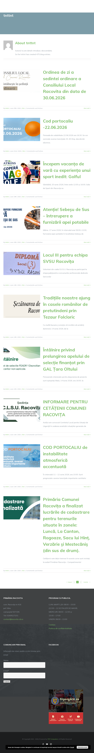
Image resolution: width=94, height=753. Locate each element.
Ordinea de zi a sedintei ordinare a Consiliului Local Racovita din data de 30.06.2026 (64, 84)
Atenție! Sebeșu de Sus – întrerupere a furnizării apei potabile (66, 216)
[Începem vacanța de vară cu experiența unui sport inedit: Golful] (21, 172)
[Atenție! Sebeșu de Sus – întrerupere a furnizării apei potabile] (21, 217)
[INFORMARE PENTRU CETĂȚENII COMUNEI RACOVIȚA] (21, 410)
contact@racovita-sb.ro (13, 619)
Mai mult (86, 108)
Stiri (23, 108)
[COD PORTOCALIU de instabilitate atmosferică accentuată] (21, 455)
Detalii (72, 747)
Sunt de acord (82, 747)
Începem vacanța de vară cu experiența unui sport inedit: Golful (66, 170)
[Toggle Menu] (89, 6)
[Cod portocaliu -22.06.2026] (21, 129)
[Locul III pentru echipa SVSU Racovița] (21, 263)
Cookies (52, 625)
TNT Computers (53, 739)
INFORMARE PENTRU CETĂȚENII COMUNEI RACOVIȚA (65, 408)
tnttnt (7, 108)
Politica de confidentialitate (60, 628)
